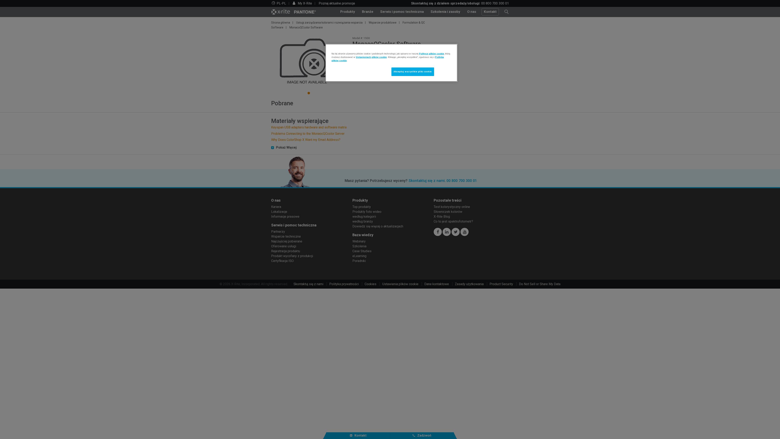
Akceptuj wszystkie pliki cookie (413, 71)
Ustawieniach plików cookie (371, 57)
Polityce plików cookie (431, 53)
